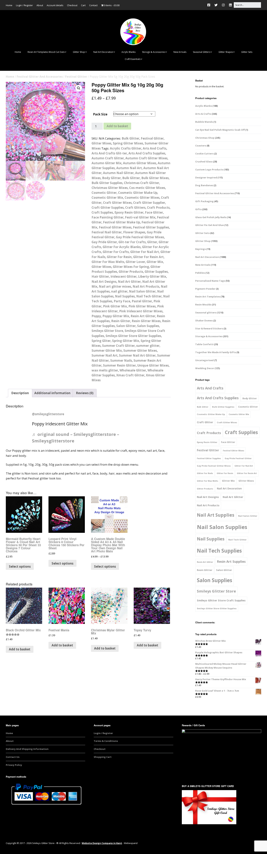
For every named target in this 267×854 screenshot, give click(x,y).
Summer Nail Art (105, 355)
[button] (78, 88)
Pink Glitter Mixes (142, 306)
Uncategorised (204, 360)
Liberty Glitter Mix (152, 276)
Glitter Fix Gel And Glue (209, 225)
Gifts (198, 209)
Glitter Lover (135, 262)
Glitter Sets (246, 52)
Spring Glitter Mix (125, 341)
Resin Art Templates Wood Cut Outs (46, 52)
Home (9, 5)
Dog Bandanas (204, 185)
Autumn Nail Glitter (118, 173)
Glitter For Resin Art (148, 257)
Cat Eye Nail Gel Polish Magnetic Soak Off (220, 129)
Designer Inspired (206, 177)
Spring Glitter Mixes (128, 143)
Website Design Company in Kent (102, 843)
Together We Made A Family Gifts (215, 352)
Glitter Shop (79, 52)
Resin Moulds (203, 304)
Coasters (200, 145)
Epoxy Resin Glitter (128, 212)
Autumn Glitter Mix (107, 163)
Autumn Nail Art (129, 168)
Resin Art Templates (207, 296)
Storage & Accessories (153, 52)
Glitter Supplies (156, 271)
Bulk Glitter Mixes (155, 178)
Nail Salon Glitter (142, 291)
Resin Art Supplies (231, 561)
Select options (20, 566)
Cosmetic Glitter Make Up (137, 193)
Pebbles (200, 272)
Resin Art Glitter (143, 316)
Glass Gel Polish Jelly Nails (210, 217)
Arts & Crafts (203, 113)
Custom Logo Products (209, 169)
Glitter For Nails (205, 473)
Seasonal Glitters (201, 52)
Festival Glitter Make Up (121, 222)
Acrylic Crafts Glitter (125, 148)
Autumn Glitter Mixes (139, 163)
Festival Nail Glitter (107, 232)
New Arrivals (179, 52)
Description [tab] (20, 393)
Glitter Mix (155, 262)
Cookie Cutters (204, 153)
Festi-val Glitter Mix (140, 217)
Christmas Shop (205, 137)
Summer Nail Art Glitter (137, 355)
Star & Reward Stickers (209, 328)
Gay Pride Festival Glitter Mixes (140, 237)
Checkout (72, 5)
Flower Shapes (134, 232)
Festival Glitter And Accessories (40, 77)
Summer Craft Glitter (118, 346)
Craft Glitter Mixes (117, 203)
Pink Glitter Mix (115, 306)
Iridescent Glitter (123, 276)
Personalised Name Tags (210, 280)
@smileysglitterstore (48, 414)
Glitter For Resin (119, 257)
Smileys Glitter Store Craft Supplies (221, 600)
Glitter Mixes (101, 143)
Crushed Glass (204, 161)
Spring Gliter (101, 341)
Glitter (152, 242)
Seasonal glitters (205, 312)
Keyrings (200, 249)
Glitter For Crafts (116, 252)
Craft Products (158, 207)
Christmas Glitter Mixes (110, 188)
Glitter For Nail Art (144, 252)
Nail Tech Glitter (149, 296)
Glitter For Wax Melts (108, 262)
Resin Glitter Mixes (146, 321)
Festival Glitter (76, 77)
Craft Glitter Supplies (108, 207)
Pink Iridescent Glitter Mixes (141, 311)
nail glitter (119, 291)
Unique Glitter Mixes (153, 365)
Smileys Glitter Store (107, 331)
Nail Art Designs (104, 281)
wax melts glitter (105, 370)
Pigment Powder (205, 288)
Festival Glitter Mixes (115, 227)
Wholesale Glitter (133, 370)
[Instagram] (223, 5)
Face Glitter (154, 212)
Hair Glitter (100, 276)
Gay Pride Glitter (104, 242)
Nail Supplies (125, 296)
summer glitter (147, 346)
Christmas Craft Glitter (141, 183)
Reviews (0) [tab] (84, 393)
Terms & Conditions (106, 741)
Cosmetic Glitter (104, 193)
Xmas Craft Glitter (130, 375)
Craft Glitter (205, 422)
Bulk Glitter (130, 138)
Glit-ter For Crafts (132, 242)
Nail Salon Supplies (222, 527)
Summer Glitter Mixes (140, 350)
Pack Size (100, 114)
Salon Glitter (126, 326)
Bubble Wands (204, 121)
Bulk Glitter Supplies (107, 183)
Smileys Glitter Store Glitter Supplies (133, 336)
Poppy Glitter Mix (115, 316)
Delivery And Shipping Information (27, 749)
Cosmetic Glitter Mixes (142, 197)
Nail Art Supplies (215, 515)
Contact (93, 5)
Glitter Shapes (226, 52)
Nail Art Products (146, 286)
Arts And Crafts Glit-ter (109, 153)
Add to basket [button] (19, 649)
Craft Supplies (102, 212)
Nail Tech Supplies (219, 550)
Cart (83, 5)
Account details (55, 5)
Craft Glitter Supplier (149, 203)
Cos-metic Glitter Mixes (147, 188)
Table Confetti (204, 344)
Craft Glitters (135, 207)
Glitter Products (131, 271)
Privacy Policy (14, 765)
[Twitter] (216, 5)
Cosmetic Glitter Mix (107, 197)
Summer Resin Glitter (119, 365)
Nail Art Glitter (129, 281)
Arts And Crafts (154, 148)
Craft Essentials (132, 59)
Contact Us (12, 757)
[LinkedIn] (230, 5)
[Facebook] (209, 5)
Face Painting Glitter (108, 217)
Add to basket (117, 126)
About (40, 5)
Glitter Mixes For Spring (131, 267)
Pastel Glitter (142, 301)
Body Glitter (111, 178)
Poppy (96, 316)
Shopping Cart (103, 757)
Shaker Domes (204, 320)
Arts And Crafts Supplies (146, 153)
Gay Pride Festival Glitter (238, 458)
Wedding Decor (204, 368)
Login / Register (24, 5)
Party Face (122, 301)
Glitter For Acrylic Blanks (122, 247)
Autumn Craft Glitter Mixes (146, 158)
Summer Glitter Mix (107, 350)
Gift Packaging (204, 201)
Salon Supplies (148, 326)
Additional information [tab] (52, 393)
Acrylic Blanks (128, 52)
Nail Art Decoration (103, 52)
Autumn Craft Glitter (108, 158)
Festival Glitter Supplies (151, 227)
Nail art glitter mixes (115, 286)
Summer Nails (121, 360)
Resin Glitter (120, 321)
